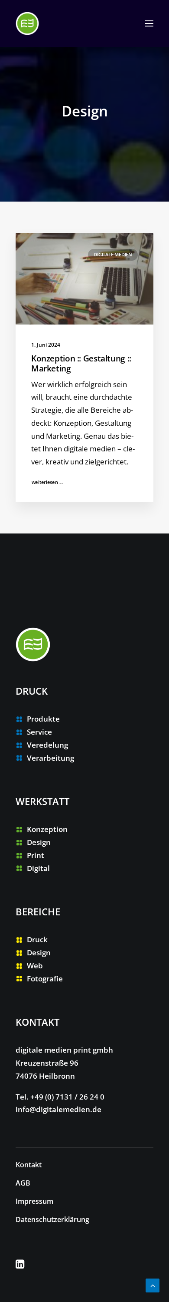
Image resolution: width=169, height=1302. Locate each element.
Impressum (34, 1201)
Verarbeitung (50, 758)
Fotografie (45, 979)
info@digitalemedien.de (58, 1109)
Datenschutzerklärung (52, 1219)
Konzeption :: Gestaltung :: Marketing (81, 363)
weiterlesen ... (47, 482)
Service (39, 732)
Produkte (43, 719)
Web (35, 966)
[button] (149, 23)
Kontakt (29, 1164)
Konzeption (47, 829)
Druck (37, 939)
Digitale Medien (113, 254)
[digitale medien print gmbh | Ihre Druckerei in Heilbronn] (27, 23)
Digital (38, 868)
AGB (23, 1183)
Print (35, 855)
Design (39, 842)
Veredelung (47, 745)
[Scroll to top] (152, 1285)
